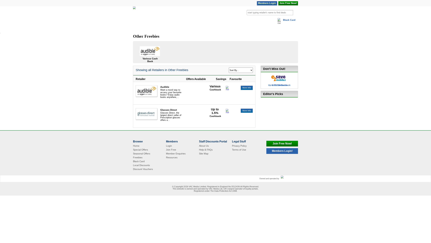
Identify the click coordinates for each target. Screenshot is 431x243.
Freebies (137, 157)
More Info (246, 88)
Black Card (289, 20)
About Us (204, 145)
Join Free (288, 3)
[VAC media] (288, 177)
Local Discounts (141, 165)
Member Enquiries (176, 153)
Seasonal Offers (141, 153)
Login (267, 3)
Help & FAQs (206, 149)
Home (136, 145)
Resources (171, 157)
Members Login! (282, 151)
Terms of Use (239, 149)
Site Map (203, 153)
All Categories (147, 27)
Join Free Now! (282, 143)
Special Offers (140, 149)
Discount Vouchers (143, 169)
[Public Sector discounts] (134, 14)
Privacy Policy (239, 145)
